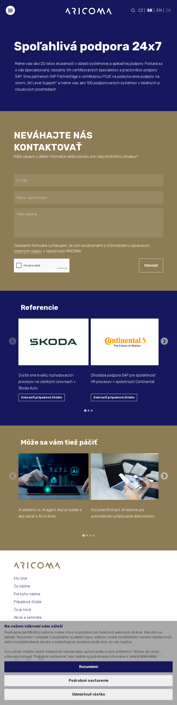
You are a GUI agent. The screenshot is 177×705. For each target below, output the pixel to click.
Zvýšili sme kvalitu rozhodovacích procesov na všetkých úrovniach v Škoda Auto (47, 381)
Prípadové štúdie (27, 602)
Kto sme (20, 578)
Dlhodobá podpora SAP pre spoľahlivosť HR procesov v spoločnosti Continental (123, 378)
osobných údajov (28, 251)
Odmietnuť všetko (88, 694)
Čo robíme (22, 586)
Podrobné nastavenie (89, 680)
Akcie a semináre (28, 617)
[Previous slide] (12, 341)
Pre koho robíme (27, 594)
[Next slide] (164, 341)
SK (150, 10)
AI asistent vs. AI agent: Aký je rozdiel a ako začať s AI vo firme (50, 513)
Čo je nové (22, 609)
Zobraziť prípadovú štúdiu (41, 397)
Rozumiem (88, 667)
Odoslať (151, 265)
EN (159, 10)
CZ (140, 10)
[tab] (85, 410)
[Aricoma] (88, 11)
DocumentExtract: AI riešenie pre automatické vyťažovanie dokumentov (123, 513)
